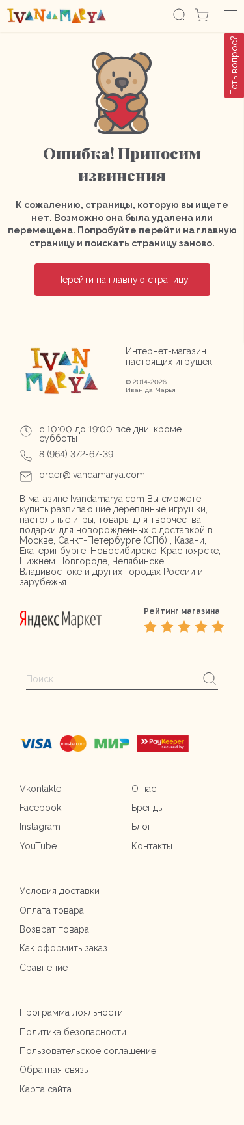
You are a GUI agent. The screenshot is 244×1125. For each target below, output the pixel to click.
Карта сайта (46, 1089)
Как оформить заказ (63, 948)
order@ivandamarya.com (92, 475)
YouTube (38, 846)
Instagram (40, 826)
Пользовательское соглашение (88, 1051)
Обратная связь (54, 1070)
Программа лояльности (71, 1012)
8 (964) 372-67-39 (76, 454)
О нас (143, 789)
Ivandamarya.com (107, 499)
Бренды (147, 807)
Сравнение (44, 967)
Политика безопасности (73, 1032)
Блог (141, 826)
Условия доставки (60, 891)
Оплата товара (52, 910)
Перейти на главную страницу (122, 279)
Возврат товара (54, 929)
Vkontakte (40, 789)
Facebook (40, 807)
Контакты (151, 846)
